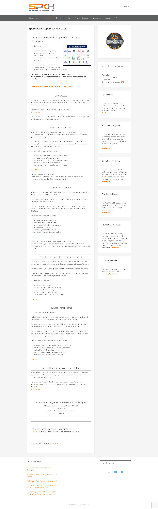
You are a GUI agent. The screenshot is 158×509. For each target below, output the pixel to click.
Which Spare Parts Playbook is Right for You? (42, 481)
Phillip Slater (54, 443)
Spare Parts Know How (41, 7)
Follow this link (36, 432)
